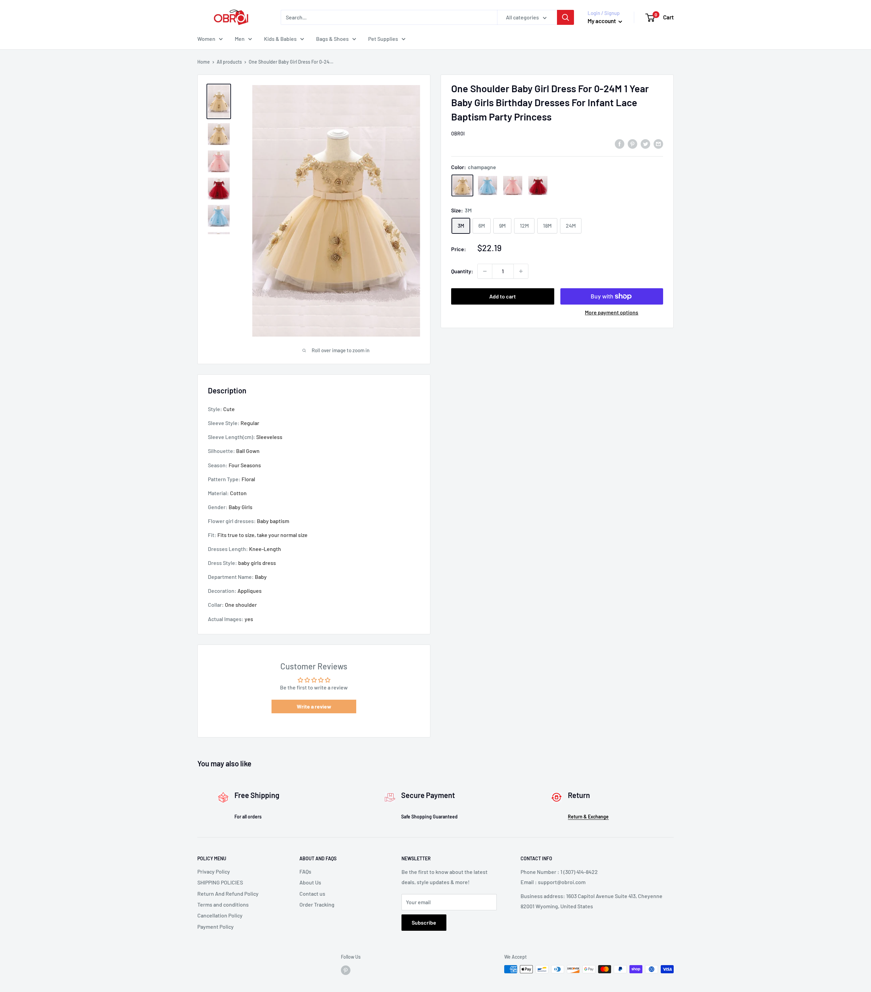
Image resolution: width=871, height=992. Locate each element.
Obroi (458, 133)
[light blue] (487, 185)
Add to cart (502, 296)
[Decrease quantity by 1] (485, 271)
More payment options (611, 312)
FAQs (305, 871)
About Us (310, 882)
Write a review (314, 706)
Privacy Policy (213, 871)
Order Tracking (316, 904)
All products (229, 62)
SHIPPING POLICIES (220, 882)
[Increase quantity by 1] (521, 271)
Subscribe (424, 922)
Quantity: (462, 271)
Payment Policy (215, 926)
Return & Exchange (588, 816)
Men (240, 38)
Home (203, 62)
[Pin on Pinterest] (632, 143)
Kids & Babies (280, 38)
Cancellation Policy (220, 915)
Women (206, 38)
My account (602, 20)
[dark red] (538, 185)
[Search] (565, 17)
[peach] (513, 185)
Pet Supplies (383, 38)
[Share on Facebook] (619, 143)
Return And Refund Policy (228, 893)
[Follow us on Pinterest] (345, 970)
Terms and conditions (223, 904)
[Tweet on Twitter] (645, 143)
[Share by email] (658, 143)
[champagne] (462, 185)
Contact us (312, 893)
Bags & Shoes (332, 38)
